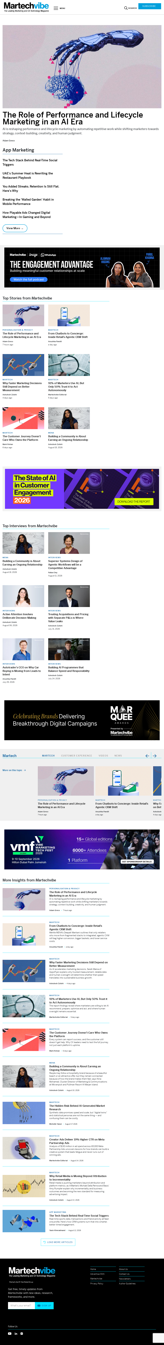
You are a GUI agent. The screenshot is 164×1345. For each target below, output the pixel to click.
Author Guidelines (127, 1283)
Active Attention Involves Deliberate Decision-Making (19, 616)
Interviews (54, 557)
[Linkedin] (17, 1333)
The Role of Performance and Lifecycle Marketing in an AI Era (73, 118)
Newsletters (125, 1278)
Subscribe (149, 6)
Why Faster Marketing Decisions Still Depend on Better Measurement (22, 387)
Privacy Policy (96, 1283)
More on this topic (12, 770)
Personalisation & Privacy (18, 330)
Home (93, 1269)
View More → (15, 228)
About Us (123, 1269)
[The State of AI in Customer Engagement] (82, 488)
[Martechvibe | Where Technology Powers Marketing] (27, 7)
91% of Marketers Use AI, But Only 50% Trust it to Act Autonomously (66, 387)
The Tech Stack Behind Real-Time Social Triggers (79, 1215)
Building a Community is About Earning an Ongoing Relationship (68, 438)
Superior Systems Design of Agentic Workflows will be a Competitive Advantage (65, 564)
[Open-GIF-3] (82, 720)
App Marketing (57, 1212)
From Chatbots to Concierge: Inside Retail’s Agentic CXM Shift (68, 335)
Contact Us (124, 1274)
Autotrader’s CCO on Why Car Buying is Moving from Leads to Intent (22, 671)
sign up (46, 1305)
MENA (51, 433)
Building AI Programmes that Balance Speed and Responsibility (69, 669)
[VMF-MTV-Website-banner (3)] (82, 849)
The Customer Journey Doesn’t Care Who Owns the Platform (22, 438)
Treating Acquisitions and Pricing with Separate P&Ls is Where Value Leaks (68, 618)
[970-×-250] (82, 267)
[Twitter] (11, 1333)
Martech (53, 330)
